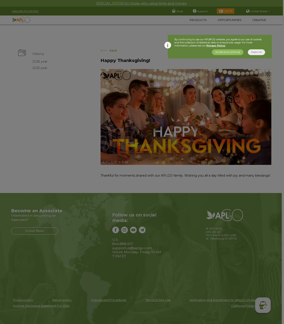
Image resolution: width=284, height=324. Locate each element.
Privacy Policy (215, 45)
